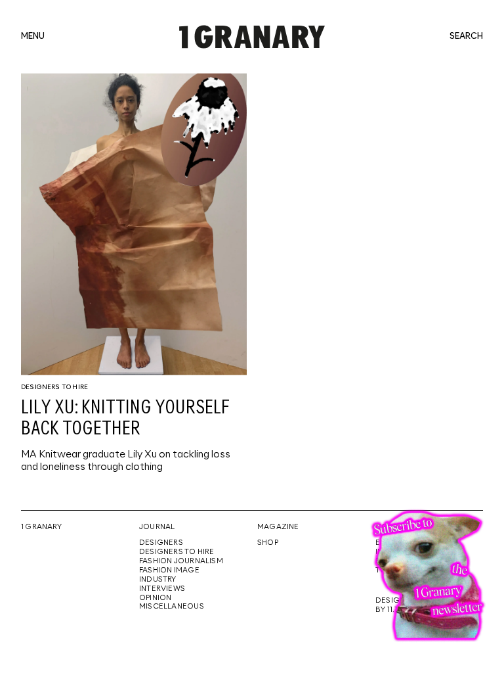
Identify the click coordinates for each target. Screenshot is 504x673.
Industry (158, 580)
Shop (267, 543)
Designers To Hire (54, 387)
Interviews (162, 589)
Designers (161, 543)
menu (33, 37)
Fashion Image (169, 570)
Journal (157, 527)
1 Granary (41, 527)
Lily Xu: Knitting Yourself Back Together (125, 419)
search (466, 37)
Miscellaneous (171, 607)
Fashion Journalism (181, 561)
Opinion (155, 598)
